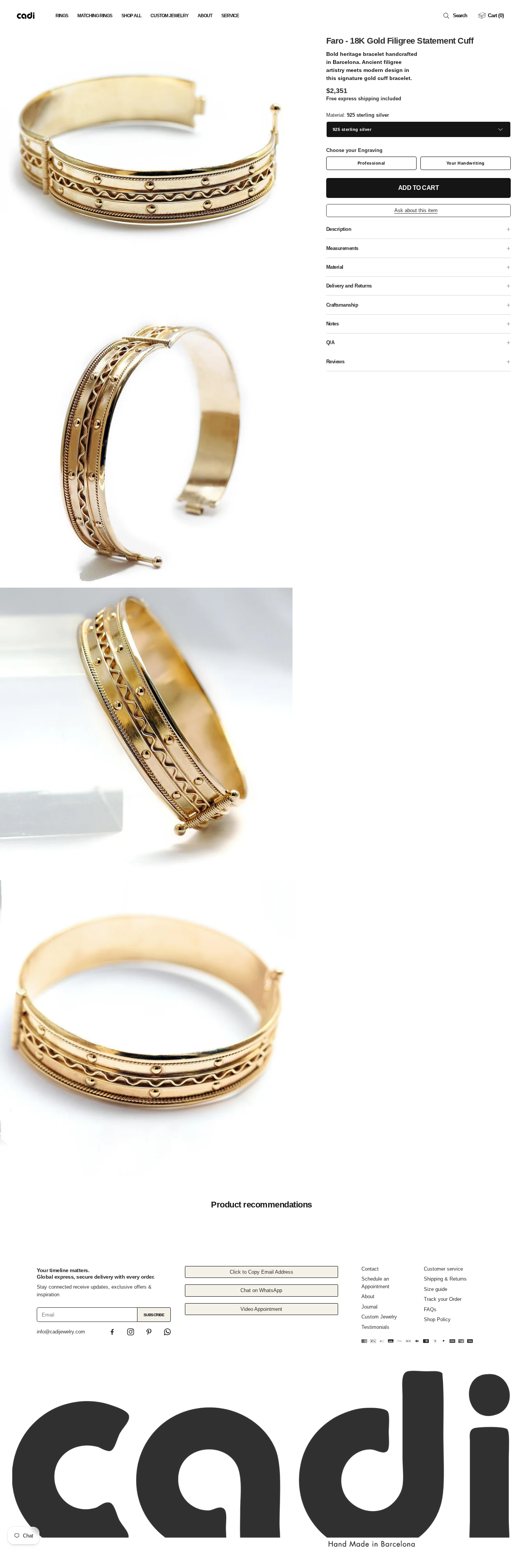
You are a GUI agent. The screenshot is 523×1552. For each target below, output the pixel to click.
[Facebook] (112, 1331)
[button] (456, 15)
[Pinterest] (148, 1331)
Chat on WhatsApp (261, 1290)
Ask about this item (416, 210)
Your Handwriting (465, 163)
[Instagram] (130, 1331)
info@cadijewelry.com (61, 1332)
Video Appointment (261, 1309)
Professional (371, 163)
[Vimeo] (167, 1331)
